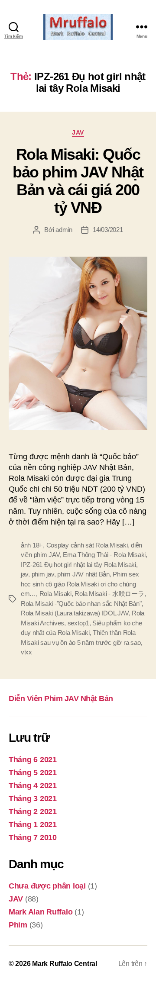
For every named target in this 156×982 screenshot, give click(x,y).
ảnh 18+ (32, 545)
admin (63, 229)
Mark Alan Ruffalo (40, 912)
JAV (78, 132)
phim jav (43, 574)
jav (24, 574)
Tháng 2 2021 (33, 811)
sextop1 (78, 623)
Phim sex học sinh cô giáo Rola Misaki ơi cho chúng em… (80, 583)
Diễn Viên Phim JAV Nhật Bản (61, 698)
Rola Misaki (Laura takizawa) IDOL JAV (75, 613)
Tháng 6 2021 (33, 759)
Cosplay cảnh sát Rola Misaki (87, 545)
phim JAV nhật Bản (83, 574)
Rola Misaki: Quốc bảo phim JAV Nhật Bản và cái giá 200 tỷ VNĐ (78, 180)
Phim (18, 925)
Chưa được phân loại (47, 886)
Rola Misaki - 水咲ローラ (109, 593)
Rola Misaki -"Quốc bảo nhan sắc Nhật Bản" (81, 603)
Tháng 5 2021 (33, 772)
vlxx (26, 652)
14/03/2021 (108, 229)
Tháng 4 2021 (33, 785)
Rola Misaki (55, 593)
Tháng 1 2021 (33, 824)
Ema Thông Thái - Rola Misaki (104, 554)
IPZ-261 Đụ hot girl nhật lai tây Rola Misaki (78, 564)
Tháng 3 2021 (33, 798)
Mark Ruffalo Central (64, 963)
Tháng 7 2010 (33, 837)
